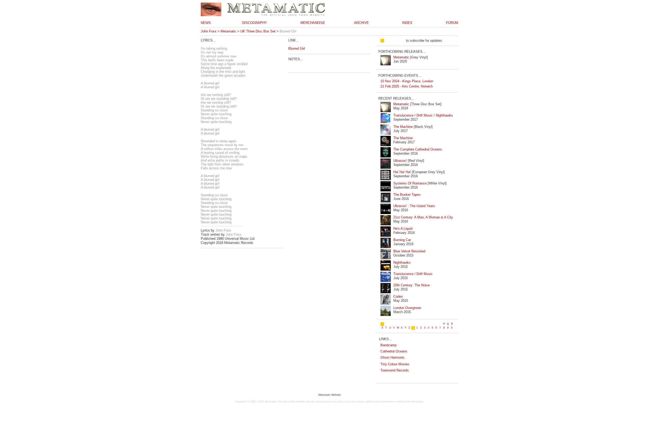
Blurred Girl (296, 48)
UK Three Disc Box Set (257, 31)
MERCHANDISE (312, 23)
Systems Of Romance (410, 183)
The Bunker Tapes (407, 195)
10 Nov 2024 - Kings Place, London (406, 81)
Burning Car (402, 240)
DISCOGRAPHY (254, 23)
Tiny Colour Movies (394, 364)
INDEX (407, 23)
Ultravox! (400, 161)
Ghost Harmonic (392, 357)
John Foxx (208, 31)
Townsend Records (394, 370)
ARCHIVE (361, 23)
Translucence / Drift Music (413, 274)
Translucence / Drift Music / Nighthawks (423, 115)
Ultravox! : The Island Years (414, 206)
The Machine (403, 127)
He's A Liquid (402, 228)
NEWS (206, 23)
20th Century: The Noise (411, 285)
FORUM (452, 23)
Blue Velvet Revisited (409, 251)
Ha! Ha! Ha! (402, 172)
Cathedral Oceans (393, 351)
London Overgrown (407, 308)
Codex (398, 296)
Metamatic (228, 31)
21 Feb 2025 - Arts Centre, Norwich (406, 86)
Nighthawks (402, 262)
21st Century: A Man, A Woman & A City (423, 217)
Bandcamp (388, 345)
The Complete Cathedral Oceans (417, 149)
